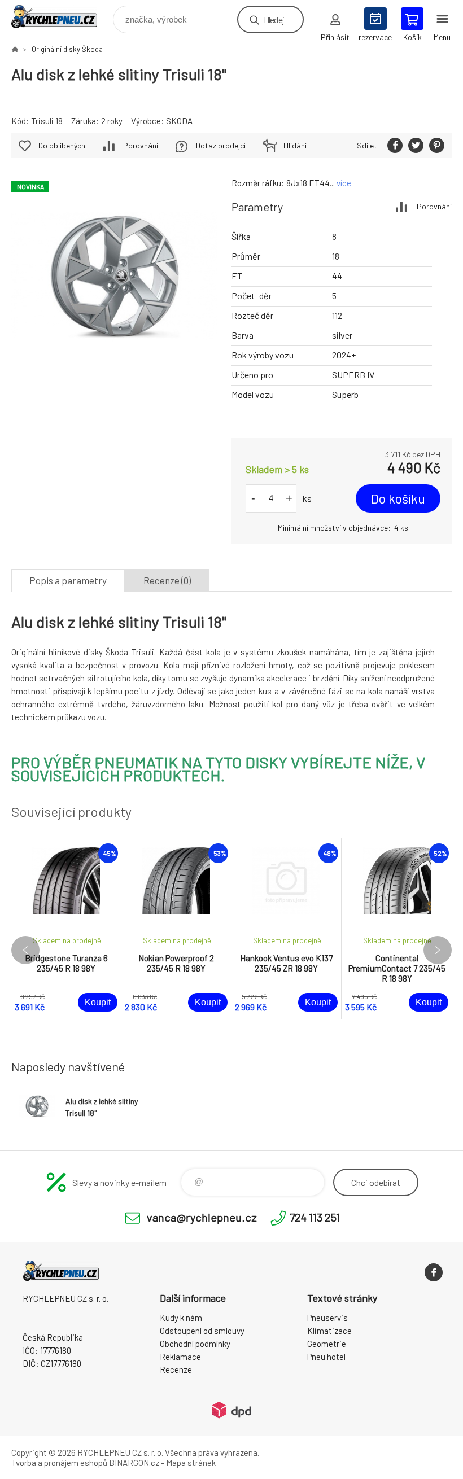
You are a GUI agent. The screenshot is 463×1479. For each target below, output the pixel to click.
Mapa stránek (191, 1463)
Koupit (98, 1002)
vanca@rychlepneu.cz (202, 1217)
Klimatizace (329, 1330)
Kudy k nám (181, 1317)
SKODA (179, 121)
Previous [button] (25, 950)
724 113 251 (315, 1217)
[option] (66, 928)
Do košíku (398, 498)
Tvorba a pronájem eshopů (59, 1463)
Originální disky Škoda (67, 49)
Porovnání (434, 206)
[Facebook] (434, 1272)
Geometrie (326, 1343)
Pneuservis (327, 1317)
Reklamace (180, 1356)
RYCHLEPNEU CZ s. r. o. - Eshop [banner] (61, 16)
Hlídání (295, 145)
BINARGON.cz (134, 1463)
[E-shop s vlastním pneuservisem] (14, 49)
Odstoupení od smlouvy (202, 1330)
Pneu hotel (326, 1356)
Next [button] (437, 950)
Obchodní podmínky (195, 1343)
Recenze (176, 1369)
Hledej (274, 19)
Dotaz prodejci (221, 145)
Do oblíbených (61, 145)
